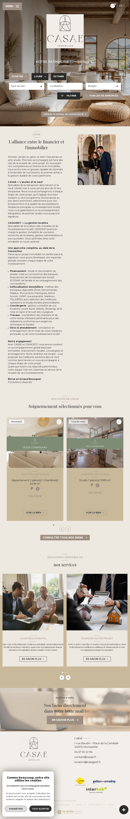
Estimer (58, 76)
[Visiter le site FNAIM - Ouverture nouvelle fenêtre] (80, 782)
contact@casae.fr (85, 757)
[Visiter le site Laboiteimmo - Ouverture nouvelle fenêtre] (69, 812)
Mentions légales (63, 805)
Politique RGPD (95, 805)
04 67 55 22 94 (83, 751)
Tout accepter (40, 808)
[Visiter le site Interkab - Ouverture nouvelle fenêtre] (96, 790)
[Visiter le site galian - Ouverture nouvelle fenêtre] (104, 781)
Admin (79, 805)
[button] (68, 529)
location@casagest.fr (87, 762)
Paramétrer (16, 808)
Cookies (111, 805)
